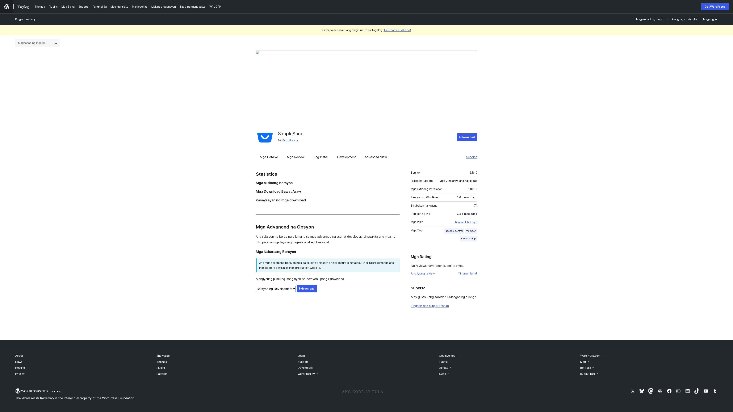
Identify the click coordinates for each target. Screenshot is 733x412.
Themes (162, 361)
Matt (584, 361)
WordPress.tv (308, 373)
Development (346, 157)
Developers (305, 367)
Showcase (163, 355)
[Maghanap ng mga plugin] (56, 43)
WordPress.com (591, 355)
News (18, 361)
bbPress (587, 367)
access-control (454, 230)
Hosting (20, 367)
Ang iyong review (423, 273)
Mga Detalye (269, 157)
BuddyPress (589, 373)
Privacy (20, 373)
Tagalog (56, 391)
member (471, 230)
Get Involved (447, 355)
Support (303, 361)
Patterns (162, 373)
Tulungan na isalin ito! (397, 30)
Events (443, 361)
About (19, 355)
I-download (467, 137)
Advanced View (376, 157)
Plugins (161, 367)
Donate (445, 367)
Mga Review (295, 157)
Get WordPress (715, 6)
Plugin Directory (25, 19)
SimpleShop (291, 133)
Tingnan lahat (467, 273)
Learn (301, 355)
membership (468, 238)
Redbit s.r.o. (290, 140)
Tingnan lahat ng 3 (466, 222)
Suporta (471, 157)
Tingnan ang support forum (430, 306)
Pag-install (320, 157)
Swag (444, 373)
